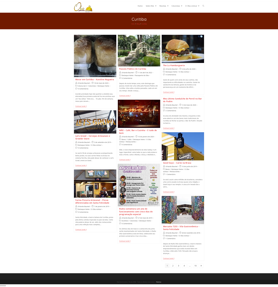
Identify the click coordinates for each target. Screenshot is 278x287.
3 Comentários (171, 75)
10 (195, 265)
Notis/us (158, 282)
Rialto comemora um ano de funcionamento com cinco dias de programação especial (136, 211)
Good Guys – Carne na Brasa (177, 162)
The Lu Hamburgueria (174, 65)
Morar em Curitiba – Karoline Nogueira (94, 79)
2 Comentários (171, 111)
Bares (124, 139)
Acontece (125, 221)
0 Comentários (83, 89)
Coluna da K (82, 86)
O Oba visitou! (184, 72)
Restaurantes (131, 142)
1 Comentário (170, 174)
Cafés (129, 139)
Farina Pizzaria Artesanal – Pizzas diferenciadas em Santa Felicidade (92, 201)
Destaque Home (103, 86)
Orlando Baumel (84, 83)
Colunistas (92, 86)
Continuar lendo (80, 106)
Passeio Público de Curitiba (132, 69)
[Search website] (203, 6)
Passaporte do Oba (142, 75)
